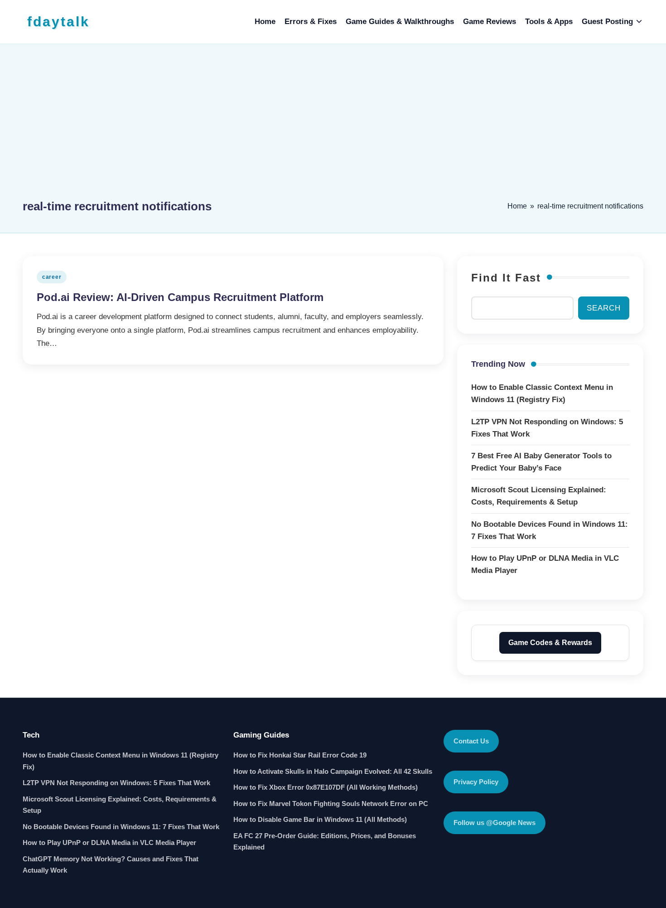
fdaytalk (58, 21)
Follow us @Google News (495, 822)
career (51, 277)
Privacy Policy (476, 782)
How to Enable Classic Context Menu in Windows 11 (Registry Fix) (120, 761)
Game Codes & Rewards (550, 642)
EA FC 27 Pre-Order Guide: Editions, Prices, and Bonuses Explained (324, 841)
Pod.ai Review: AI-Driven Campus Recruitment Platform (180, 297)
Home (517, 206)
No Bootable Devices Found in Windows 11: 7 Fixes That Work (121, 826)
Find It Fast (506, 278)
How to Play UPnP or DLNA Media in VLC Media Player (109, 842)
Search (604, 308)
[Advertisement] (333, 125)
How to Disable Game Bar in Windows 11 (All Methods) (320, 819)
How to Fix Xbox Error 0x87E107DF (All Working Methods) (325, 787)
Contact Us (471, 741)
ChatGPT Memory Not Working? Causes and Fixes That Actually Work (110, 864)
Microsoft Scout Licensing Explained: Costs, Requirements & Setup (120, 805)
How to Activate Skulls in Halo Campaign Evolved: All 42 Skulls (332, 771)
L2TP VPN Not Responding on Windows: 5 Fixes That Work (116, 783)
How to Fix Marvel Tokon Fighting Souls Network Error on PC (330, 803)
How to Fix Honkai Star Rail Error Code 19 (300, 755)
